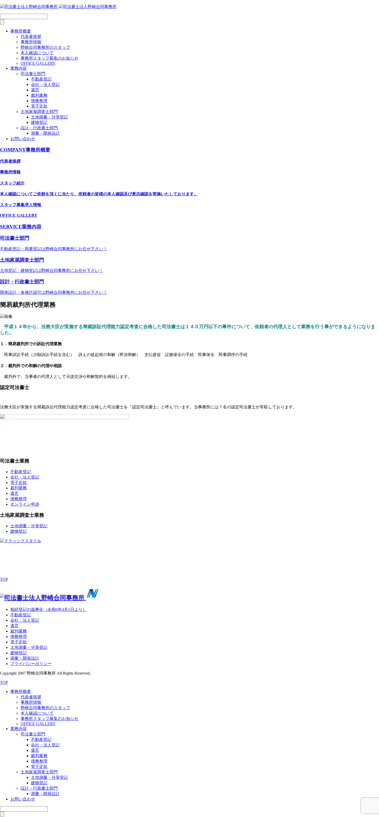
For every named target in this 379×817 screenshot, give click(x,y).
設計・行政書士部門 (39, 128)
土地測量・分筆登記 (49, 117)
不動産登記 (41, 79)
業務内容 (18, 68)
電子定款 (39, 106)
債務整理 (39, 101)
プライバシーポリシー (31, 663)
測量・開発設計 (45, 133)
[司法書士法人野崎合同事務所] (58, 6)
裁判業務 (39, 95)
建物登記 (39, 122)
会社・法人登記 (45, 84)
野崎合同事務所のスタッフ (45, 47)
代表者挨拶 (31, 36)
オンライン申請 (24, 504)
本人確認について (37, 53)
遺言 (35, 90)
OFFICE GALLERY (38, 63)
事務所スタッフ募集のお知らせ (49, 58)
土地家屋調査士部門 (39, 111)
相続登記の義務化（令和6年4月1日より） (48, 609)
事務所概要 (20, 31)
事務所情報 (31, 42)
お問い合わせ (22, 138)
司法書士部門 (33, 73)
